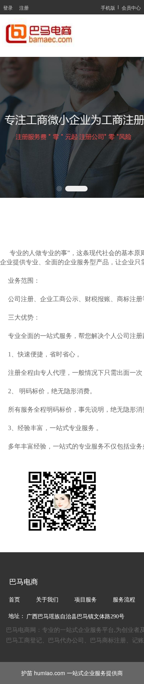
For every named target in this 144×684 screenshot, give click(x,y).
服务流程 (124, 600)
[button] (59, 188)
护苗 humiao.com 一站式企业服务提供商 (72, 673)
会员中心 (131, 7)
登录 (8, 7)
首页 (14, 600)
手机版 (108, 7)
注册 (24, 7)
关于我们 (47, 600)
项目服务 (85, 600)
